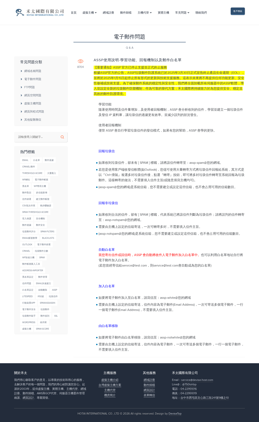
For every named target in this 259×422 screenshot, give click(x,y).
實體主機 (163, 12)
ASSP (54, 290)
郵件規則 (44, 316)
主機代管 (143, 12)
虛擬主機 (88, 12)
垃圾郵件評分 (29, 231)
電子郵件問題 (32, 79)
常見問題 (181, 12)
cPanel (26, 251)
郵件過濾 (49, 160)
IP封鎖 (41, 296)
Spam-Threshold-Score (35, 212)
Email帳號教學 (29, 238)
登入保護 (26, 218)
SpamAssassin (47, 303)
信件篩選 (26, 199)
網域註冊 (108, 12)
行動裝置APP (28, 303)
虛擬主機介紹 (109, 380)
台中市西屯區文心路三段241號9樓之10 (204, 398)
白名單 (36, 160)
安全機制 (40, 218)
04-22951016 (188, 389)
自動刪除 (42, 290)
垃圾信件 (53, 296)
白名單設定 (27, 290)
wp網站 (26, 179)
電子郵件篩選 (44, 244)
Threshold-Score (32, 173)
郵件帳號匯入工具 (31, 264)
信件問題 (26, 283)
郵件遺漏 (26, 225)
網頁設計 (28, 398)
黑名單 (25, 186)
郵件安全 (40, 225)
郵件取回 (26, 192)
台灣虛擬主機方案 (110, 385)
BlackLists (48, 238)
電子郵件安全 (29, 309)
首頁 (73, 12)
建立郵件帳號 (42, 199)
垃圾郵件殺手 (29, 316)
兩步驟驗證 (45, 205)
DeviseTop (175, 413)
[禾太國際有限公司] (39, 12)
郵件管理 (42, 277)
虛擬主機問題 (32, 103)
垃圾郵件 (44, 309)
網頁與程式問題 (34, 111)
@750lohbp (189, 384)
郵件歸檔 (126, 12)
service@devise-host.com (197, 380)
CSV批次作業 (28, 205)
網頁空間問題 (32, 95)
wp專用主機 (40, 186)
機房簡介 (110, 395)
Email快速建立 (43, 283)
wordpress (28, 322)
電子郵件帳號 (41, 179)
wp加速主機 (28, 257)
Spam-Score (42, 329)
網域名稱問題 (32, 71)
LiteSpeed (27, 296)
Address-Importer (32, 270)
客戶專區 (237, 11)
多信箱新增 (41, 192)
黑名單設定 (27, 277)
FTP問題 (29, 87)
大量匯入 (51, 173)
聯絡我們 (201, 12)
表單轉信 (149, 395)
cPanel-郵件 (28, 166)
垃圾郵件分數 (41, 251)
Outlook (27, 244)
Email (25, 160)
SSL (56, 316)
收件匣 (43, 322)
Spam (42, 257)
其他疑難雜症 (32, 119)
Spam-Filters (47, 231)
